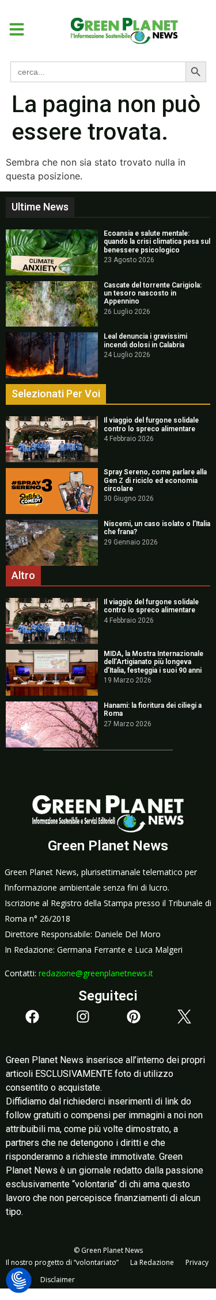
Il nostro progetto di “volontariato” (62, 1262)
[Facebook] (32, 1016)
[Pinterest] (133, 1016)
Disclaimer (57, 1279)
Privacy (197, 1262)
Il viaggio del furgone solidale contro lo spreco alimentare (151, 424)
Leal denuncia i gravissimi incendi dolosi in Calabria (145, 340)
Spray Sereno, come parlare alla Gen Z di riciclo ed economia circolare (155, 480)
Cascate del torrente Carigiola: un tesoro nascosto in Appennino (153, 293)
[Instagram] (83, 1016)
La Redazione (152, 1262)
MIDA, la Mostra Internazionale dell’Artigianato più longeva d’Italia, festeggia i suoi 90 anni (153, 662)
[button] (12, 29)
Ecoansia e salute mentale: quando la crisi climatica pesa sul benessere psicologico (157, 241)
